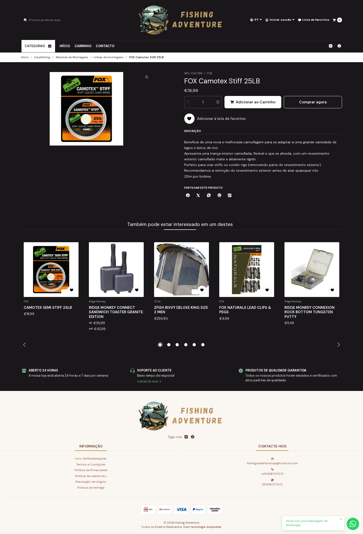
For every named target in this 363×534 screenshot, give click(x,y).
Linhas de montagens (108, 57)
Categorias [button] (35, 46)
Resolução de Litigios (91, 482)
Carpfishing (42, 57)
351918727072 (272, 484)
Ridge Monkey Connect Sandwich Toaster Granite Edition (116, 312)
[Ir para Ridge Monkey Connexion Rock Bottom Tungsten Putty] (311, 269)
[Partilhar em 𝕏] (198, 196)
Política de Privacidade (91, 470)
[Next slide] (338, 345)
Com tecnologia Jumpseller (202, 527)
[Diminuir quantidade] (188, 102)
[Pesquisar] (25, 20)
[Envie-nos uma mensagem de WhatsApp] (353, 524)
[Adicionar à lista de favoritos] (71, 290)
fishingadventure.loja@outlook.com (272, 463)
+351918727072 (272, 474)
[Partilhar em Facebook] (188, 196)
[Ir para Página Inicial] (181, 20)
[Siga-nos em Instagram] (330, 46)
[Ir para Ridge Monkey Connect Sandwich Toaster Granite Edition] (116, 269)
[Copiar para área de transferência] (229, 196)
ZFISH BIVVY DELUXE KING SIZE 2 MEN (181, 309)
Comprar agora (313, 102)
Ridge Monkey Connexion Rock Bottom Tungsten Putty (309, 312)
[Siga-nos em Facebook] (339, 46)
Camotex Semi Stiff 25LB (48, 307)
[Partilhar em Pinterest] (219, 196)
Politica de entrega (90, 488)
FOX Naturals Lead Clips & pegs (245, 309)
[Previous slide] (24, 345)
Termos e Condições (90, 464)
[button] (160, 345)
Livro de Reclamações (90, 458)
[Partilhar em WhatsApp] (209, 196)
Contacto (105, 46)
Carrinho (83, 46)
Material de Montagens (72, 57)
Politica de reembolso (90, 476)
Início (65, 46)
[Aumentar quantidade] (218, 102)
